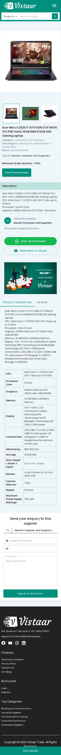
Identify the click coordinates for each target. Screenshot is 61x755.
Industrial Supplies (11, 712)
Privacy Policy (8, 663)
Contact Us (7, 667)
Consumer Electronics (13, 720)
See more (50, 210)
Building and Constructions (16, 708)
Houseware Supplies (12, 724)
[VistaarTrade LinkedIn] (24, 643)
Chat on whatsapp (33, 241)
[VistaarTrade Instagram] (10, 643)
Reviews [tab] (42, 302)
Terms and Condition (12, 659)
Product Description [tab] (17, 302)
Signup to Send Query (30, 593)
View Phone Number (16, 172)
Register (6, 692)
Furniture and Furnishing (14, 716)
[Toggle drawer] (54, 6)
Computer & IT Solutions (29, 140)
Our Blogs (6, 671)
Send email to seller (33, 250)
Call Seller (30, 750)
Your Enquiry (11, 556)
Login (4, 688)
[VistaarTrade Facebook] (3, 643)
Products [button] (9, 16)
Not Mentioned (19, 150)
